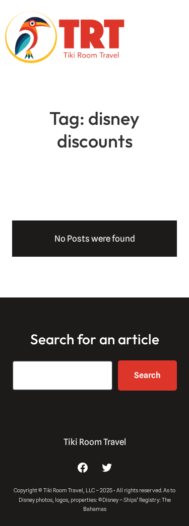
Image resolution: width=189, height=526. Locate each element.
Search (147, 375)
